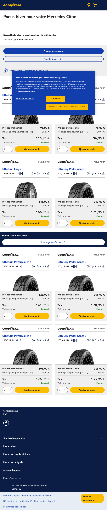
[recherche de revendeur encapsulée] (88, 5)
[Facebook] (6, 422)
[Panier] (95, 5)
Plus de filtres (50, 59)
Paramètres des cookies (25, 99)
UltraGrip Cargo (11, 169)
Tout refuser (55, 99)
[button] (101, 5)
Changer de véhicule (54, 51)
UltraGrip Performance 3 (72, 169)
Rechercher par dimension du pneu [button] (27, 70)
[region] (53, 93)
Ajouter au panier (32, 149)
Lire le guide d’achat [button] (51, 242)
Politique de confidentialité (26, 91)
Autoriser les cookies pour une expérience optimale (67, 107)
